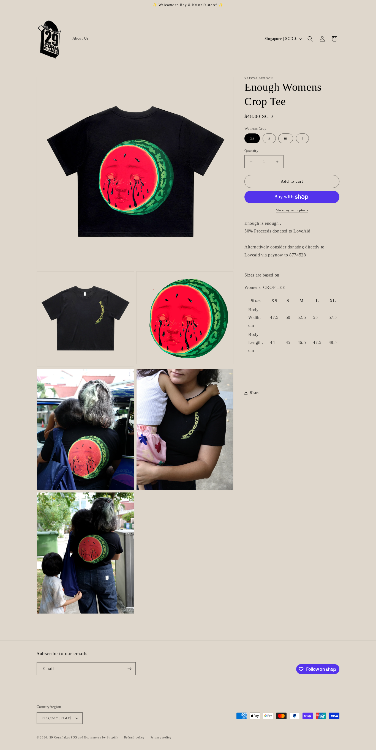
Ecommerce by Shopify (101, 737)
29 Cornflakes (60, 737)
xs (252, 138)
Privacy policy (161, 737)
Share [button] (255, 393)
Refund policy (134, 737)
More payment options (292, 210)
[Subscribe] (129, 668)
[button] (310, 39)
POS (74, 737)
